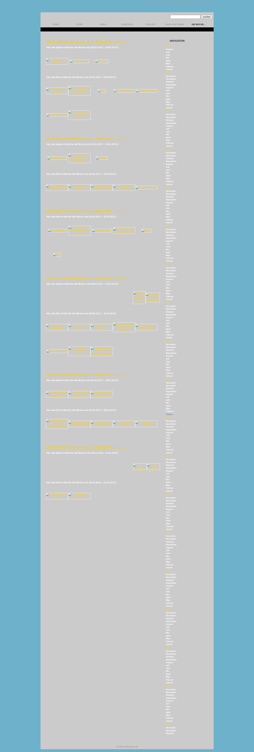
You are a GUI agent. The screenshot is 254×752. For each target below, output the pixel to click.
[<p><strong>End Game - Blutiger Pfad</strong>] (57, 328)
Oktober (170, 82)
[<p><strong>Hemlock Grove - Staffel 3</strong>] (79, 189)
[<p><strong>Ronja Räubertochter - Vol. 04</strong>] (79, 354)
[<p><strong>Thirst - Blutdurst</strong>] (124, 91)
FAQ (158, 2)
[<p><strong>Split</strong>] (102, 91)
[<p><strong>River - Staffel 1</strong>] (102, 230)
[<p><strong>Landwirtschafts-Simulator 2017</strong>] (57, 396)
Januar (169, 69)
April (168, 61)
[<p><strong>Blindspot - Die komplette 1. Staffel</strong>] (102, 189)
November (171, 79)
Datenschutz (178, 2)
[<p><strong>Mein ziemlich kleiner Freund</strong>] (146, 328)
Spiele (103, 24)
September (171, 85)
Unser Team (149, 2)
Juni (168, 55)
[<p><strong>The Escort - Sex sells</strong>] (79, 328)
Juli (167, 52)
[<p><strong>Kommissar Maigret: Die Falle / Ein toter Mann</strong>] (57, 427)
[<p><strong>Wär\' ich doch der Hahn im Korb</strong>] (139, 302)
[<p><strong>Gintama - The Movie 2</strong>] (102, 328)
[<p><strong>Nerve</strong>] (146, 230)
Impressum (191, 2)
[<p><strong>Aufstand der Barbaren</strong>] (124, 189)
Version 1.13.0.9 (206, 2)
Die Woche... (198, 24)
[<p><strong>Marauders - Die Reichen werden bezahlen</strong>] (124, 330)
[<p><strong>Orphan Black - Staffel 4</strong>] (57, 92)
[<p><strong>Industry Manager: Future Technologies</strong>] (79, 161)
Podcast (151, 24)
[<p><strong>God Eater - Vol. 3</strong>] (57, 351)
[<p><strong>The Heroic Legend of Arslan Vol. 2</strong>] (79, 118)
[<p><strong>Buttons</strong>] (101, 158)
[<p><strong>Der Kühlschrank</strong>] (57, 115)
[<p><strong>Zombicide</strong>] (140, 468)
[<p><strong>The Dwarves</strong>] (153, 468)
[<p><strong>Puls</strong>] (57, 254)
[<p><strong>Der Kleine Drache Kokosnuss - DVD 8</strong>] (79, 94)
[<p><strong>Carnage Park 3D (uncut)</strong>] (57, 497)
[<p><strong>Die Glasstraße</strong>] (79, 61)
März (168, 63)
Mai (167, 58)
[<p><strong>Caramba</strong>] (101, 61)
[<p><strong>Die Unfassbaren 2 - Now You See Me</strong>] (124, 232)
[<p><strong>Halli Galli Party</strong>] (57, 158)
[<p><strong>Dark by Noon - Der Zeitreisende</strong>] (102, 425)
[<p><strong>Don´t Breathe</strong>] (57, 230)
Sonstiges (127, 24)
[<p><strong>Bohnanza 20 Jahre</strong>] (57, 62)
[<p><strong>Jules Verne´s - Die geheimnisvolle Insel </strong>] (79, 233)
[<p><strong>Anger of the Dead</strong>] (146, 425)
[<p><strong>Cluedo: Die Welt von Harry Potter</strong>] (153, 300)
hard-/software (174, 24)
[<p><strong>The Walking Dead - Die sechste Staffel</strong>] (79, 425)
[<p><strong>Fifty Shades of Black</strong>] (124, 425)
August (169, 49)
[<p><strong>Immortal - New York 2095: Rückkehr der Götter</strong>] (102, 354)
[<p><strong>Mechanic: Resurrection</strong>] (79, 497)
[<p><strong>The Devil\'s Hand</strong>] (146, 91)
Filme (79, 24)
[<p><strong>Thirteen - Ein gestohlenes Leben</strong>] (57, 189)
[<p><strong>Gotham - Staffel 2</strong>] (146, 187)
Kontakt (166, 2)
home (56, 24)
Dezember (171, 76)
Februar (169, 66)
